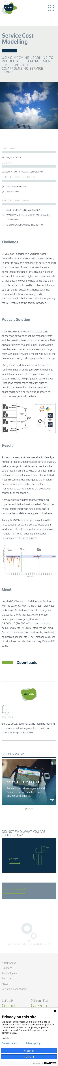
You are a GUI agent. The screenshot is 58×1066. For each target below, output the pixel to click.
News (5, 984)
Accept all (29, 1050)
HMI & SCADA (12, 192)
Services (6, 978)
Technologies (9, 973)
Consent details (9, 1043)
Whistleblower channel (15, 989)
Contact (13, 859)
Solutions (7, 968)
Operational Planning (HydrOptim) (24, 225)
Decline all (29, 1057)
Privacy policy (33, 1043)
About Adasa (9, 963)
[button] (26, 809)
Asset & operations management (24, 210)
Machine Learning (16, 187)
